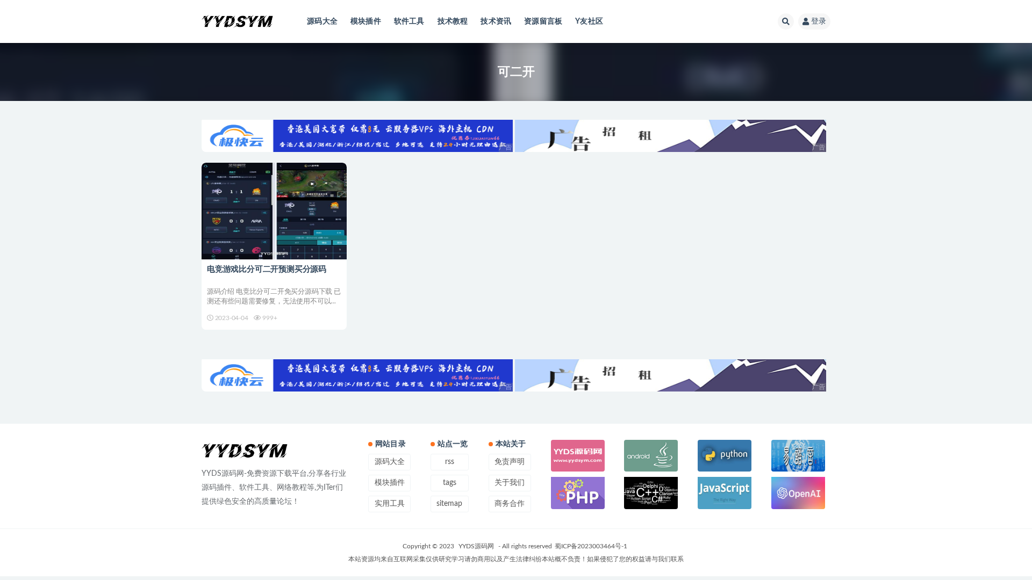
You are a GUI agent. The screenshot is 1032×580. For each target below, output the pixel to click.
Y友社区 (589, 21)
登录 (818, 21)
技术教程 (453, 21)
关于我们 (509, 483)
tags (449, 483)
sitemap (449, 504)
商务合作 (509, 504)
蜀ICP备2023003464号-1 (591, 546)
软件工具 (409, 21)
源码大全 (322, 21)
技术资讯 (496, 21)
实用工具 (390, 504)
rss (449, 462)
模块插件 (365, 21)
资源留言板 (543, 21)
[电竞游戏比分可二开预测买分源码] (274, 211)
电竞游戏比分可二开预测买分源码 (266, 269)
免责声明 (509, 462)
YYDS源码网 (476, 546)
